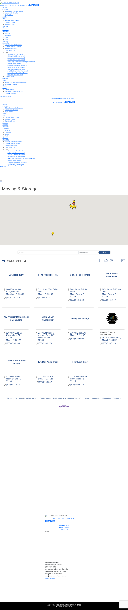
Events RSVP (65, 537)
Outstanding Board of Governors (17, 65)
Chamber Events (10, 22)
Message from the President (13, 45)
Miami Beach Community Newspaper (16, 82)
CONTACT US (15, 5)
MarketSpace (73, 398)
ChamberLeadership (5, 42)
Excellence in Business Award (16, 67)
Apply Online (9, 15)
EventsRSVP (4, 17)
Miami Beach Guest (11, 84)
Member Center (65, 555)
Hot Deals (40, 398)
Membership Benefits (11, 13)
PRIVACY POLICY (64, 527)
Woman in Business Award (15, 75)
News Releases (29, 398)
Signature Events (10, 24)
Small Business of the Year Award (18, 71)
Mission (7, 33)
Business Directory (14, 398)
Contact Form (50, 578)
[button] (72, 208)
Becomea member (5, 8)
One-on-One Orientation (65, 531)
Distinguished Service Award (16, 56)
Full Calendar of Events (12, 20)
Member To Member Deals (56, 398)
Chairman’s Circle (10, 50)
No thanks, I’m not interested (52, 508)
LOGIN (9, 5)
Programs (8, 35)
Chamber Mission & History (13, 47)
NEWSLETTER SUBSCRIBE (64, 518)
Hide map (3, 166)
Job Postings (85, 398)
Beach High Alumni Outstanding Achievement (21, 61)
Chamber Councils (10, 93)
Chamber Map (65, 558)
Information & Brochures (111, 398)
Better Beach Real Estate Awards (18, 73)
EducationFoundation (5, 31)
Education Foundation (65, 547)
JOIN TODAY (3, 5)
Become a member (65, 534)
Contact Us (73, 98)
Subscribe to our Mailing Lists (14, 11)
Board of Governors (11, 48)
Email (17, 486)
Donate (7, 37)
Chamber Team (9, 76)
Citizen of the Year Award (15, 54)
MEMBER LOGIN (64, 525)
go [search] (106, 252)
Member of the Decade (14, 63)
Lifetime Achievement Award (16, 58)
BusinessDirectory (5, 27)
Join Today (55, 98)
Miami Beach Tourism (65, 544)
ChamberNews (5, 79)
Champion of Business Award (16, 69)
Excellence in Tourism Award (16, 60)
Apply (6, 39)
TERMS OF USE (64, 529)
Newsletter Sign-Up (64, 98)
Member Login (9, 90)
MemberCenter (5, 87)
